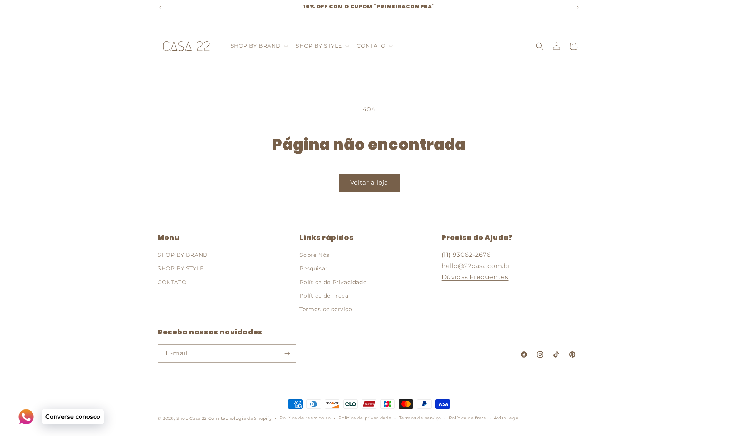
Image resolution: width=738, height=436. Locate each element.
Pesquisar (313, 268)
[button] (258, 46)
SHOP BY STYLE (181, 268)
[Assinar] (287, 353)
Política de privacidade (364, 418)
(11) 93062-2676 (466, 254)
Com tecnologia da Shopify (240, 418)
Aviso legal (507, 418)
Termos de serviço (325, 309)
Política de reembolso (305, 418)
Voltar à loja (369, 182)
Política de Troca (323, 295)
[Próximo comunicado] (577, 7)
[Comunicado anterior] (160, 7)
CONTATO (172, 282)
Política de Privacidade (332, 282)
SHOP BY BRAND (183, 254)
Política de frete (468, 418)
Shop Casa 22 (191, 418)
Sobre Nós (314, 254)
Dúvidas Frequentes (475, 277)
